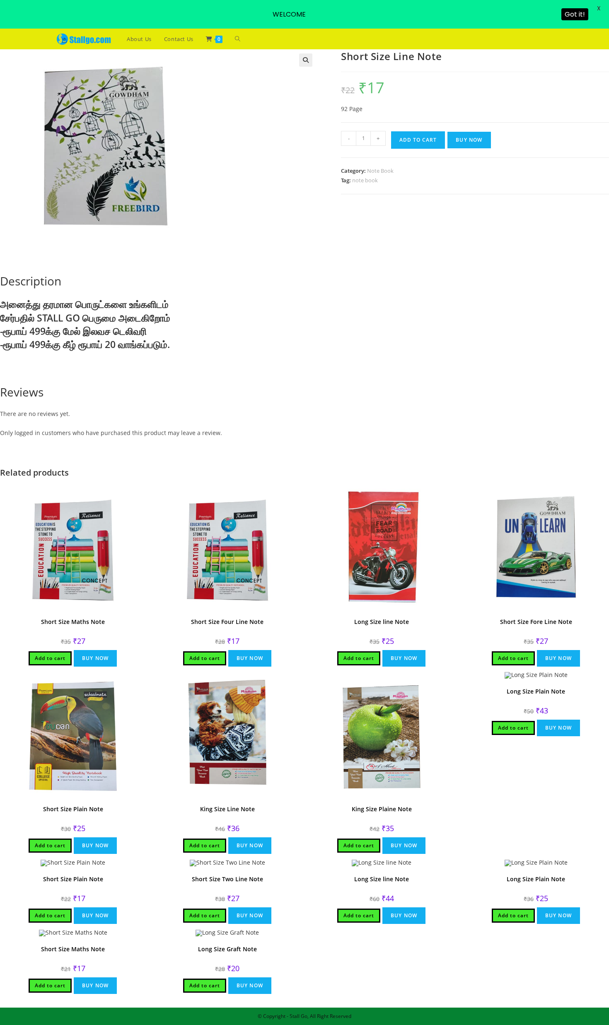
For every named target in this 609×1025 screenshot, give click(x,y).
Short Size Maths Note (73, 622)
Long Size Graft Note (227, 949)
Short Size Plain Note (73, 809)
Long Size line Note (381, 622)
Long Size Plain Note (536, 691)
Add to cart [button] (50, 658)
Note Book (380, 170)
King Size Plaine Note (382, 809)
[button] (305, 60)
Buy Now (469, 139)
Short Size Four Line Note (227, 622)
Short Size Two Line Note (227, 879)
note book (365, 180)
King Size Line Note (227, 809)
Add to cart (418, 139)
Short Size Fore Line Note (536, 622)
